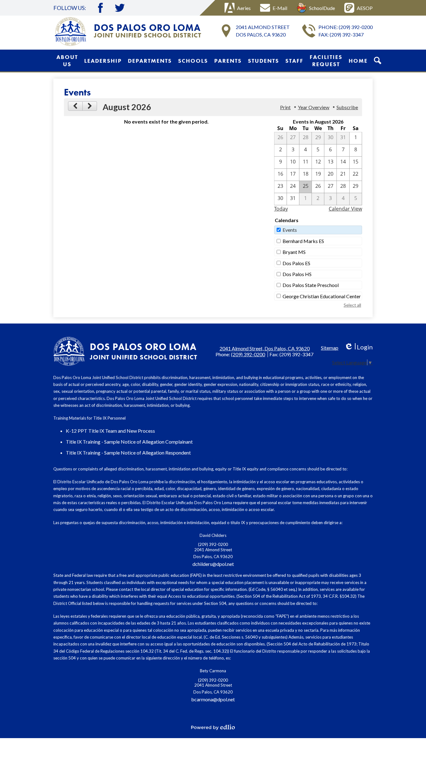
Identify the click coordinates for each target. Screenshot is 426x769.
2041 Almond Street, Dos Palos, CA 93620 (265, 348)
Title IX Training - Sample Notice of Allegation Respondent (128, 452)
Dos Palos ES (296, 263)
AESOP (365, 8)
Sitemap (329, 348)
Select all (352, 305)
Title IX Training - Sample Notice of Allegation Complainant (129, 442)
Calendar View (345, 208)
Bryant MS (294, 252)
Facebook (100, 8)
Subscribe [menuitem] (347, 107)
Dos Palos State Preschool (311, 285)
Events (290, 230)
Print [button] (285, 107)
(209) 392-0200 (356, 27)
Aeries (244, 8)
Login (358, 347)
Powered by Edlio (213, 727)
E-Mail (280, 8)
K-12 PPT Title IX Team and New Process (110, 431)
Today (281, 208)
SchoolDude (322, 8)
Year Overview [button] (313, 107)
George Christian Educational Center (322, 296)
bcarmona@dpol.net (213, 699)
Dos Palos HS (297, 274)
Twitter (120, 8)
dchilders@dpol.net (213, 564)
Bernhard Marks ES (303, 241)
